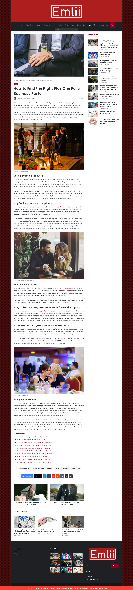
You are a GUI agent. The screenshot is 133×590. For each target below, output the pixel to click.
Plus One (76, 468)
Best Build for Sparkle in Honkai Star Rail (107, 53)
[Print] (71, 476)
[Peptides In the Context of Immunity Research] (93, 113)
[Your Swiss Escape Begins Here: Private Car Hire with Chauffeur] (93, 79)
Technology (29, 25)
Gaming (60, 25)
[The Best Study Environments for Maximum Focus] (93, 96)
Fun (54, 25)
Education (47, 25)
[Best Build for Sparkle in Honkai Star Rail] (93, 55)
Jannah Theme (30, 588)
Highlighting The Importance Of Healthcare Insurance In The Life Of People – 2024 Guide (24, 531)
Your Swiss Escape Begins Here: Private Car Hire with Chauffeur (108, 79)
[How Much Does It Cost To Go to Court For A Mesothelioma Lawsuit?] (73, 522)
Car (84, 25)
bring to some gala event (66, 288)
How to (66, 468)
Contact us (90, 576)
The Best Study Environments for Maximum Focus (109, 95)
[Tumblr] (49, 476)
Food (66, 25)
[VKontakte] (62, 476)
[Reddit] (58, 476)
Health (73, 25)
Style (89, 25)
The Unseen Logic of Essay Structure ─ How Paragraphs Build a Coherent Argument (109, 87)
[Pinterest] (53, 476)
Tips (112, 25)
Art (107, 25)
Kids (94, 25)
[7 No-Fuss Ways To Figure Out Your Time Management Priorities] (93, 121)
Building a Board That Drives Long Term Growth (109, 62)
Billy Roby (19, 98)
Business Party (23, 468)
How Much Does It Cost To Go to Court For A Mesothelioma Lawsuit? (73, 531)
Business (38, 25)
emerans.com (62, 429)
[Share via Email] (66, 476)
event (50, 468)
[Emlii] (66, 11)
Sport (79, 25)
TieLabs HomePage (92, 579)
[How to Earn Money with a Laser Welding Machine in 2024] (49, 522)
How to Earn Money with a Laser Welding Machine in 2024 (48, 531)
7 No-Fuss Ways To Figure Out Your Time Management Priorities (109, 121)
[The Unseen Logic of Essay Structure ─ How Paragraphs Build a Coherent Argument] (93, 88)
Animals (101, 25)
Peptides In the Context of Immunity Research (108, 112)
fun (58, 468)
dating (62, 207)
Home (21, 25)
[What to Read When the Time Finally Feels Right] (93, 71)
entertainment (39, 468)
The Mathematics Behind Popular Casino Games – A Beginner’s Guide (108, 104)
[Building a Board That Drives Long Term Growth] (93, 63)
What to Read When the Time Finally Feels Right (109, 70)
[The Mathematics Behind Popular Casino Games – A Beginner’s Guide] (93, 105)
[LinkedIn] (45, 476)
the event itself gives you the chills (38, 311)
